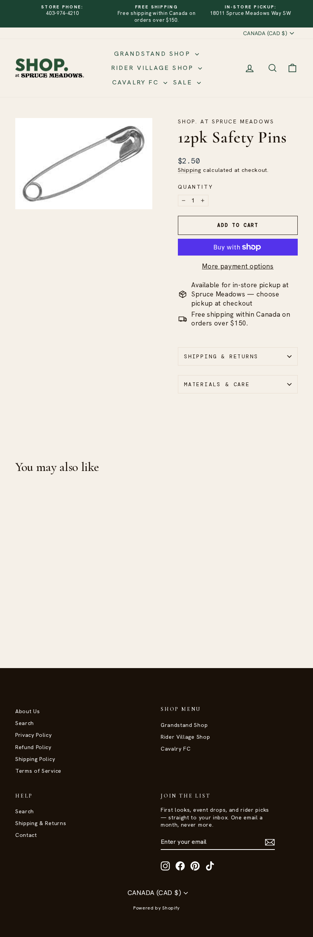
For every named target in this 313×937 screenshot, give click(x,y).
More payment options (238, 266)
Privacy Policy (33, 734)
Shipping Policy (35, 759)
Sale (184, 82)
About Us (27, 711)
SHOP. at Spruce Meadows (226, 121)
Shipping (189, 170)
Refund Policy (33, 747)
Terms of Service (38, 770)
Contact (26, 835)
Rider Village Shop (154, 68)
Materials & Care (217, 384)
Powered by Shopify (156, 908)
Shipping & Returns (221, 356)
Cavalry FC (136, 82)
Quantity (195, 186)
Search (24, 723)
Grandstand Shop (153, 54)
